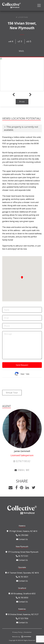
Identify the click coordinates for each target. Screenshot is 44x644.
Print (22, 101)
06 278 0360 (23, 535)
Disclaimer (28, 632)
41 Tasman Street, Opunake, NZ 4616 (23, 573)
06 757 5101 (23, 556)
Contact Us (23, 539)
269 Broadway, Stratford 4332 (23, 593)
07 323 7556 (23, 618)
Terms (27, 374)
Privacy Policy (17, 632)
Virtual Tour (12, 392)
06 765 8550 (23, 597)
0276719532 (22, 461)
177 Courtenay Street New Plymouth (22, 552)
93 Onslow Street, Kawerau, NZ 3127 (22, 614)
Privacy (22, 374)
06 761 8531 (23, 577)
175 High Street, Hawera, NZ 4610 (22, 531)
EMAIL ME (23, 470)
